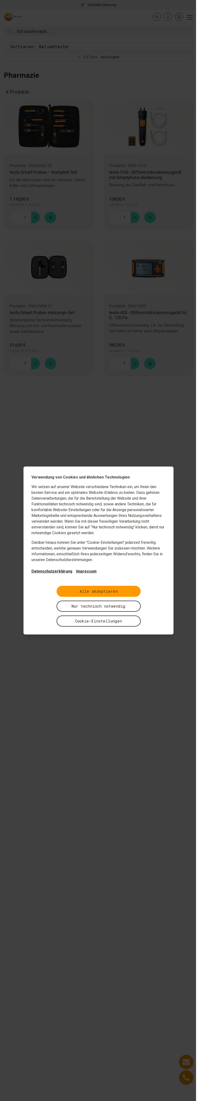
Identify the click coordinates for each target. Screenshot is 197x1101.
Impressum (86, 571)
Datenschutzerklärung (51, 571)
